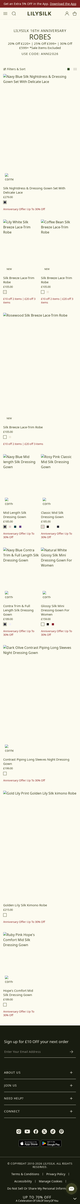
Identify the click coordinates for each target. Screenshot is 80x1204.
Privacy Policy (55, 1174)
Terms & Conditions (25, 1174)
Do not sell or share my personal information (40, 1188)
